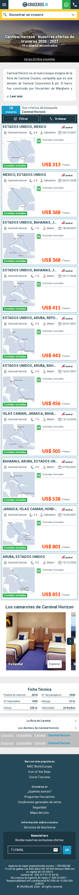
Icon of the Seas (39, 771)
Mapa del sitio (39, 813)
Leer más (15, 96)
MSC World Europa (39, 766)
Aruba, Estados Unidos (24, 557)
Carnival (40, 735)
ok (67, 850)
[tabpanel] (39, 641)
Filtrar (23, 118)
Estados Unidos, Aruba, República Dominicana (30, 318)
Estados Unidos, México (24, 127)
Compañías (24, 735)
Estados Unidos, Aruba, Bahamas (30, 365)
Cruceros (7, 735)
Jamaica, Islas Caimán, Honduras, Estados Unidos (30, 509)
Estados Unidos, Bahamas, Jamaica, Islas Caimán (30, 222)
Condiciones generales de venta (39, 802)
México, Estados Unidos (24, 174)
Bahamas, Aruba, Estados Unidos (30, 461)
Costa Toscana (39, 777)
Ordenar (60, 118)
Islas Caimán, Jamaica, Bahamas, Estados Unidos (30, 413)
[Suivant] (70, 641)
